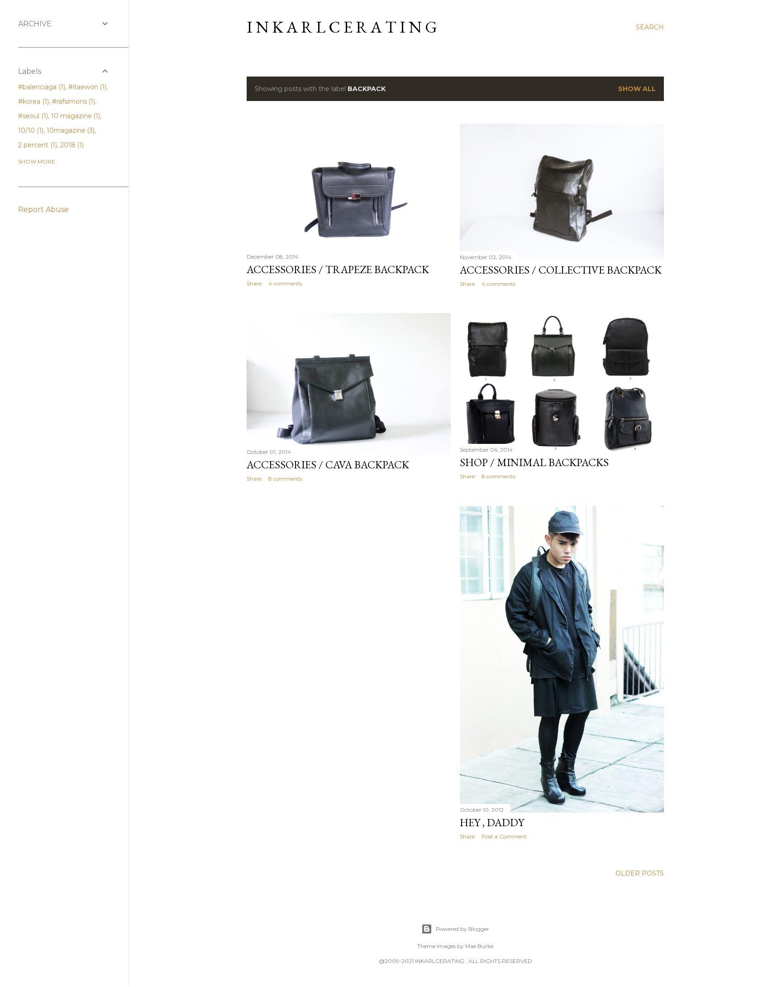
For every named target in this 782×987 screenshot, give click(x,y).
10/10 (30, 130)
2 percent (36, 145)
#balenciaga (40, 87)
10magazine (70, 130)
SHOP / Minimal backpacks (534, 462)
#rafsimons (73, 101)
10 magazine (75, 116)
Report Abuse (43, 209)
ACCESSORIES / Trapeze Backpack (338, 269)
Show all (637, 89)
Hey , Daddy (492, 822)
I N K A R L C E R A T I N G (342, 27)
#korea (32, 101)
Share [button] (254, 283)
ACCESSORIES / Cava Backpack (328, 464)
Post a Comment (504, 836)
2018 (71, 145)
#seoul (32, 116)
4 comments (285, 283)
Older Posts (639, 873)
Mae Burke (479, 946)
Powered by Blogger (462, 928)
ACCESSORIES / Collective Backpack (561, 270)
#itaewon (86, 87)
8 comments (285, 478)
